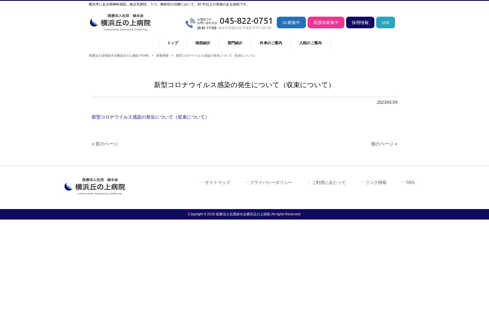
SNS (385, 22)
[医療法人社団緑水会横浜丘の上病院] (121, 28)
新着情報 (162, 55)
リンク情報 (376, 182)
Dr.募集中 (291, 22)
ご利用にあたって (329, 182)
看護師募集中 (326, 22)
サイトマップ (217, 182)
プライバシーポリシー (271, 182)
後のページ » (384, 143)
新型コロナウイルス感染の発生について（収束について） (150, 117)
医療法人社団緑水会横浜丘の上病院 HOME (119, 55)
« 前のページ (105, 143)
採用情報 (360, 22)
